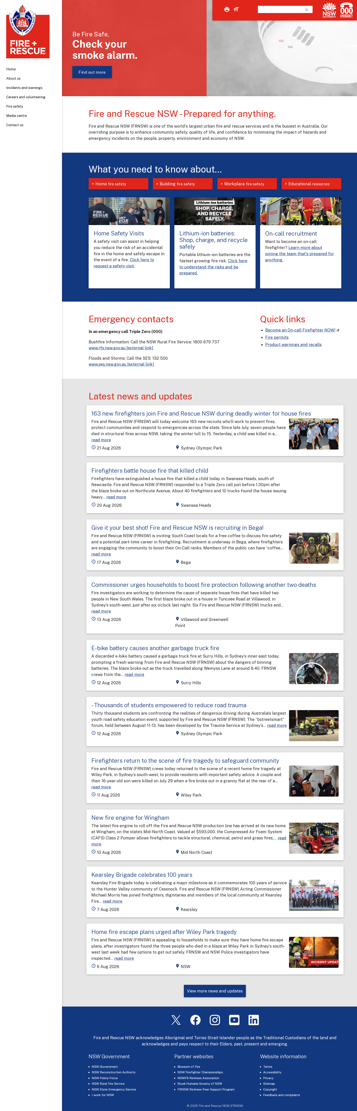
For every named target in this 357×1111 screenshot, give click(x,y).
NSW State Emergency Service (114, 1089)
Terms (267, 1066)
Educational (309, 183)
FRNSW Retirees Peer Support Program (205, 1089)
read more (101, 439)
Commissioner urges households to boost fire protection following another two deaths (203, 584)
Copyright (270, 1089)
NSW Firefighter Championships (200, 1072)
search (307, 10)
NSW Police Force (105, 1078)
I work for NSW (103, 1095)
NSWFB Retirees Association (198, 1078)
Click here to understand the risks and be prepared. (213, 266)
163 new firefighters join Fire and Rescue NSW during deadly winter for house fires (201, 413)
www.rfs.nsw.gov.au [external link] (121, 347)
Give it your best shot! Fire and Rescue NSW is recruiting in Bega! (177, 527)
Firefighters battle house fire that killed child (149, 470)
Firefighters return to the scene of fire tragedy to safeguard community (185, 760)
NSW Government (105, 1066)
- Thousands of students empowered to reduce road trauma (168, 705)
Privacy (268, 1078)
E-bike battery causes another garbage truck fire (155, 648)
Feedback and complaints (281, 1095)
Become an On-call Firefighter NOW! (300, 330)
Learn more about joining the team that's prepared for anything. (299, 253)
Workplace (244, 183)
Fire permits (277, 337)
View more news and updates (215, 991)
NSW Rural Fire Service (108, 1083)
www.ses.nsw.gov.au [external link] (121, 364)
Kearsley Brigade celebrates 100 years (141, 874)
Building (177, 183)
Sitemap (269, 1083)
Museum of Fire (188, 1066)
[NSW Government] (329, 10)
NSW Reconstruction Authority (114, 1072)
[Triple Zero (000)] (346, 10)
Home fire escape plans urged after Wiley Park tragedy (164, 931)
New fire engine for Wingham (130, 817)
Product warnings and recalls (293, 344)
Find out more (92, 72)
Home (11, 69)
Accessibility (272, 1072)
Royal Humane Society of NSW (199, 1083)
